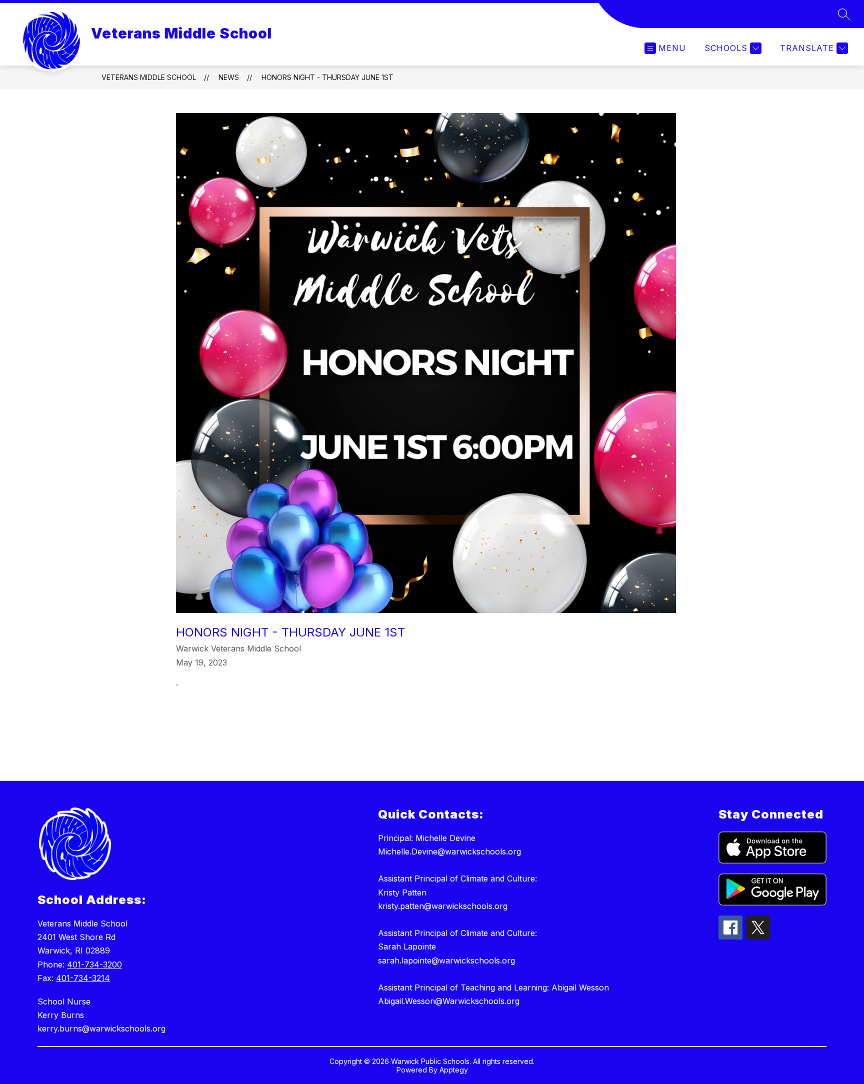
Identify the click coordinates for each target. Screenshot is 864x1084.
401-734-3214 (83, 978)
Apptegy (454, 1070)
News (228, 77)
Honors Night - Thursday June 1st (328, 77)
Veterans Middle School (149, 77)
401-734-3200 (94, 965)
